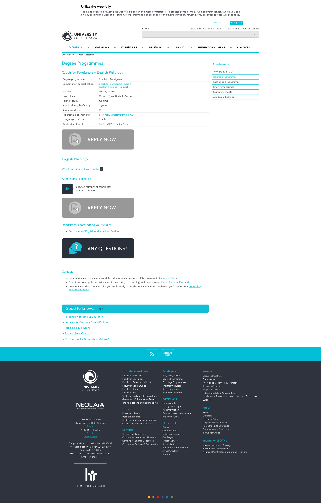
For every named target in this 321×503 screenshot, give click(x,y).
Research (159, 47)
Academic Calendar (224, 97)
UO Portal (253, 29)
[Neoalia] (90, 405)
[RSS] (152, 354)
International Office (214, 47)
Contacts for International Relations (139, 437)
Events (166, 427)
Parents (166, 454)
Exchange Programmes (226, 82)
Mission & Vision (211, 419)
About (184, 47)
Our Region (168, 437)
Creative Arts (209, 379)
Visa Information (171, 410)
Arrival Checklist (170, 451)
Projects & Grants (211, 390)
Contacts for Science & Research (138, 441)
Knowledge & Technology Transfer (220, 383)
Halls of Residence (131, 417)
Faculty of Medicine (131, 376)
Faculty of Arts (129, 393)
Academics (79, 47)
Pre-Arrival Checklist (172, 417)
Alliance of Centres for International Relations (225, 452)
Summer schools (222, 92)
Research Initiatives (212, 376)
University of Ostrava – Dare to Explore (86, 322)
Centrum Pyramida (179, 282)
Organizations (170, 430)
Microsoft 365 (206, 29)
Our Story (207, 416)
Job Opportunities (211, 433)
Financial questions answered (177, 413)
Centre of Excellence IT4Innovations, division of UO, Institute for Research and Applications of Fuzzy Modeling (140, 399)
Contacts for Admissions (134, 434)
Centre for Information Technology (139, 420)
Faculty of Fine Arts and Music (137, 382)
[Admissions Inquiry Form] (98, 248)
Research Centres (211, 386)
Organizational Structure (215, 422)
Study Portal (240, 29)
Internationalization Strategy (217, 445)
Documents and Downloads (217, 429)
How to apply (169, 403)
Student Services (171, 441)
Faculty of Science (131, 389)
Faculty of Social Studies (134, 386)
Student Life (132, 47)
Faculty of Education (132, 379)
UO (63, 55)
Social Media (169, 444)
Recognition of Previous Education (84, 317)
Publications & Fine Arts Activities (219, 393)
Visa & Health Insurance (78, 328)
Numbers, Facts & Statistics (216, 426)
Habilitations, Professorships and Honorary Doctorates (230, 396)
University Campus (172, 434)
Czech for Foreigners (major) (115, 84)
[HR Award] (90, 477)
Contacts (243, 47)
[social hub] (168, 354)
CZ (143, 29)
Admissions (105, 47)
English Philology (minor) (113, 87)
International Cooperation (216, 449)
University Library (131, 413)
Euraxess (207, 400)
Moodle (220, 29)
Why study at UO (223, 71)
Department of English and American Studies (94, 231)
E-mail (229, 29)
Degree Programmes (87, 55)
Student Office (168, 278)
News (205, 412)
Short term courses (223, 87)
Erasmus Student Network (175, 448)
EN (147, 29)
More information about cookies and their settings (153, 15)
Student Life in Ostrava (77, 333)
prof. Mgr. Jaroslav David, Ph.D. (116, 115)
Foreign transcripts (172, 406)
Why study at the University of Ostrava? (87, 339)
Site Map (194, 29)
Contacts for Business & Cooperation (140, 444)
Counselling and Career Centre (137, 423)
